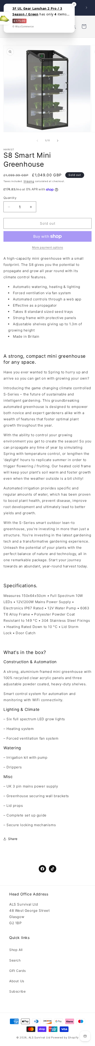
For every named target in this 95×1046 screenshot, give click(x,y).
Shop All (16, 950)
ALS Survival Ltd (39, 1037)
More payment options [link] (47, 247)
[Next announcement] (86, 8)
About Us (16, 981)
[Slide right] (58, 141)
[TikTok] (52, 868)
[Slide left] (37, 141)
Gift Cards (17, 971)
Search (15, 960)
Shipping (29, 181)
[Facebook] (42, 868)
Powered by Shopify (65, 1037)
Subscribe (17, 991)
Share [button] (13, 839)
